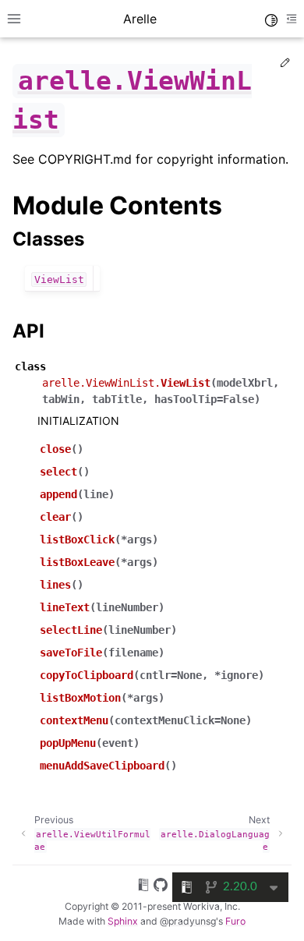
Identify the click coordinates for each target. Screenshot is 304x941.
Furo (235, 921)
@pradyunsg (188, 921)
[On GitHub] (161, 887)
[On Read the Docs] (143, 887)
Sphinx (123, 921)
